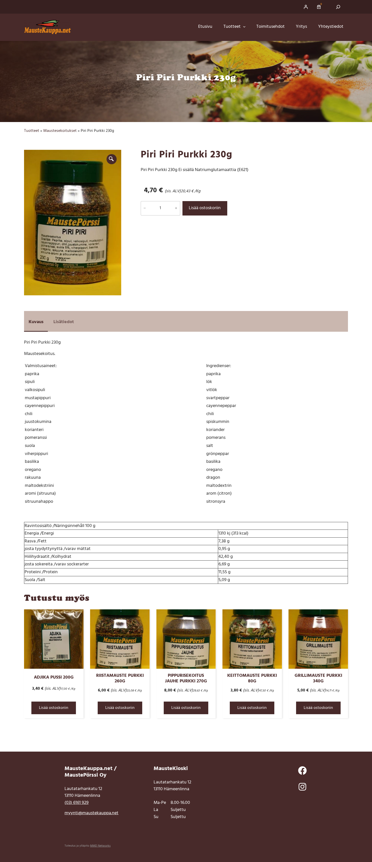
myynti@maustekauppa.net (91, 813)
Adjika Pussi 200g (54, 677)
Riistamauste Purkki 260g (120, 678)
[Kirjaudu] (305, 6)
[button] (112, 159)
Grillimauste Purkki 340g (318, 678)
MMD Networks (100, 845)
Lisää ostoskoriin (205, 208)
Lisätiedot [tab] (63, 322)
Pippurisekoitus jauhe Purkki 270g (186, 678)
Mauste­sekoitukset (60, 131)
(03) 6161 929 (77, 802)
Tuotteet (31, 131)
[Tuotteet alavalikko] (246, 26)
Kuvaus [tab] (36, 322)
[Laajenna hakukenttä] (338, 7)
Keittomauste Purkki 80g (252, 678)
